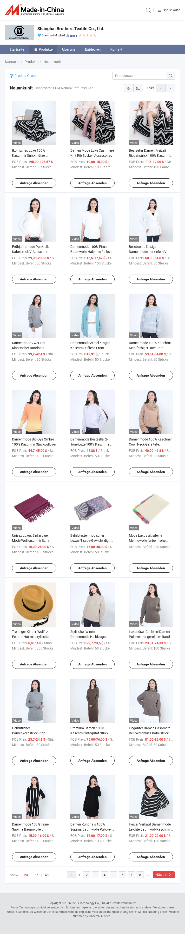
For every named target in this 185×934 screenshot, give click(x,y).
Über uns (68, 49)
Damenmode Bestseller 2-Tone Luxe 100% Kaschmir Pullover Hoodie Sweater (89, 444)
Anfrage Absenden (34, 183)
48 (47, 875)
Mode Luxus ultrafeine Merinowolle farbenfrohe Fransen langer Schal (147, 540)
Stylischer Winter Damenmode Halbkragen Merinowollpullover (88, 636)
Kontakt (116, 49)
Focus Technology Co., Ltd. (88, 903)
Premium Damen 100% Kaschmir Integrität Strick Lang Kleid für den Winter (89, 733)
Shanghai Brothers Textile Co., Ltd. (70, 28)
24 (26, 875)
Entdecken (93, 49)
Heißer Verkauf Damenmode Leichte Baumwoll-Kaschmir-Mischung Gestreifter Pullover (151, 829)
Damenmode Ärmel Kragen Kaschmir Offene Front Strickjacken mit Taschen (90, 347)
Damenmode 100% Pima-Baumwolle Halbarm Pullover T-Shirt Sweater (91, 251)
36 (36, 875)
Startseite (17, 49)
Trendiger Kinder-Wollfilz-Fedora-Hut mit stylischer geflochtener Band (31, 636)
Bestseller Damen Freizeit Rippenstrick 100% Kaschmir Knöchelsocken (150, 155)
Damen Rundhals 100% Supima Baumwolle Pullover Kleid (91, 829)
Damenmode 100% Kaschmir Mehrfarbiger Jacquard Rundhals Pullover (150, 347)
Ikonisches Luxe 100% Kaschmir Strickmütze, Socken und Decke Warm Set (33, 155)
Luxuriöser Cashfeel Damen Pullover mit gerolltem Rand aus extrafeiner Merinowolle (149, 636)
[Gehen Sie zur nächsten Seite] (170, 88)
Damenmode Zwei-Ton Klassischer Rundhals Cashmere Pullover (28, 347)
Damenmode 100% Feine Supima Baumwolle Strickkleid (30, 829)
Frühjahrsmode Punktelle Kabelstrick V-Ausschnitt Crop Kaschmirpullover (30, 251)
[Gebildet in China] (35, 9)
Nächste (162, 874)
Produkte (46, 49)
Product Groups (26, 75)
